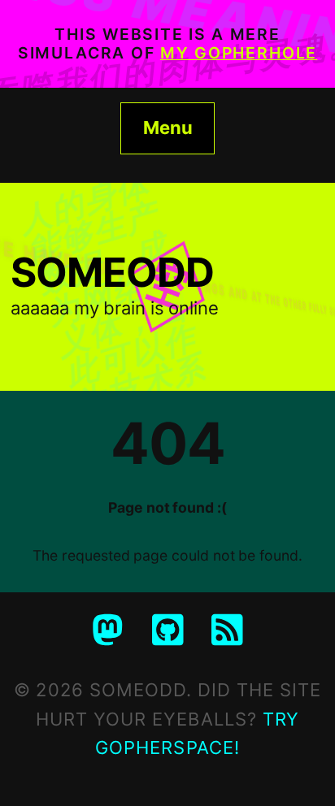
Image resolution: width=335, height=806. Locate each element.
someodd (112, 272)
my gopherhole (238, 53)
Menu (168, 127)
